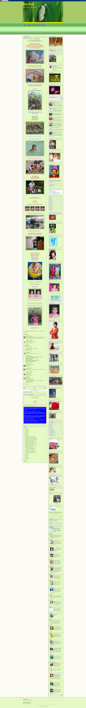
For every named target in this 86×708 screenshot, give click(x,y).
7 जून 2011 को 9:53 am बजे (29, 366)
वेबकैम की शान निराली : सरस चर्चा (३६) (29, 444)
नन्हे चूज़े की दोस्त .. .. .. (57, 503)
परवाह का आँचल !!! (52, 669)
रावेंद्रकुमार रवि (27, 352)
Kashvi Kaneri (27, 368)
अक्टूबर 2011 (26, 431)
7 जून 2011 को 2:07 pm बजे (29, 375)
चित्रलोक (50, 203)
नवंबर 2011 (26, 430)
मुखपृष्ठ (25, 25)
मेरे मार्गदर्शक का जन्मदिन (56, 601)
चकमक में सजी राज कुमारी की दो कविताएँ (29, 442)
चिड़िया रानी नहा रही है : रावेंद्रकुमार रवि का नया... (30, 440)
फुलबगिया (51, 553)
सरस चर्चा (27, 332)
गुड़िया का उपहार (55, 554)
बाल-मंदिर (51, 640)
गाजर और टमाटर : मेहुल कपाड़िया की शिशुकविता (30, 448)
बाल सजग (51, 534)
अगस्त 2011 (26, 433)
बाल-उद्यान (51, 633)
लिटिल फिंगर (51, 655)
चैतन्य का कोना (52, 574)
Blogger (43, 706)
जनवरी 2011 (26, 458)
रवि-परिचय (38, 25)
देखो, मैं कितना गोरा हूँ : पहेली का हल (57, 123)
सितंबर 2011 (26, 432)
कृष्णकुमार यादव (51, 429)
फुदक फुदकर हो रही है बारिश (53, 535)
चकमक (51, 607)
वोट (36, 303)
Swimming (55, 614)
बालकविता (50, 200)
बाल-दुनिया (51, 688)
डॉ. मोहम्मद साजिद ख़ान (51, 435)
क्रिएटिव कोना (52, 527)
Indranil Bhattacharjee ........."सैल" (30, 348)
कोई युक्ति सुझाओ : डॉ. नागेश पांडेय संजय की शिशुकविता (31, 443)
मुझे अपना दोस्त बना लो (56, 689)
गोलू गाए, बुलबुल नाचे (52, 662)
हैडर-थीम (43, 25)
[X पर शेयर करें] (41, 331)
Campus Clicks (56, 575)
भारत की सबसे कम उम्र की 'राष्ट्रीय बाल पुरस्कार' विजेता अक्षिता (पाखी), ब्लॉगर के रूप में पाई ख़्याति (57, 568)
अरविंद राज (50, 425)
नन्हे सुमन (51, 647)
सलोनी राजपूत (50, 428)
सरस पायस (28, 4)
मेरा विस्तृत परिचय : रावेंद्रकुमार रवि (57, 113)
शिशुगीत (50, 201)
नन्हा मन (51, 595)
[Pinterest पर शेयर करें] (43, 331)
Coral (26, 344)
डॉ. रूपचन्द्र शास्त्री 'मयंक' (29, 364)
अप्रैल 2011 (26, 455)
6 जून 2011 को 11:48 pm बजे (29, 339)
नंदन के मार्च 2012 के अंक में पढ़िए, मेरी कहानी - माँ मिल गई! (43, 22)
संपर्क (34, 25)
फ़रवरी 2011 (26, 457)
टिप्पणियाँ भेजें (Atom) (36, 390)
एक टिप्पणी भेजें (26, 384)
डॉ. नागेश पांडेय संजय (51, 422)
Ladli (51, 668)
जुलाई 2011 (26, 434)
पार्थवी (51, 673)
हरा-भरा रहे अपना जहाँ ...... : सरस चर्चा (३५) (30, 450)
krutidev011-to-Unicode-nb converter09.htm (56, 515)
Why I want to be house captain (54, 620)
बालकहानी (50, 210)
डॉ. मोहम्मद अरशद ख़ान (51, 432)
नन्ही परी (51, 613)
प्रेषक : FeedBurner (35, 402)
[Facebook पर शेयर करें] (42, 331)
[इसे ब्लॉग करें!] (40, 331)
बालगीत (50, 197)
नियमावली (29, 25)
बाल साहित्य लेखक (52, 588)
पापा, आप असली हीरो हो (56, 626)
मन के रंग (51, 559)
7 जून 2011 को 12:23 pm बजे (29, 371)
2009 (25, 461)
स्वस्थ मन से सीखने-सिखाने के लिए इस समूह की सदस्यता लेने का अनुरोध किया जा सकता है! (55, 193)
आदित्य (51, 619)
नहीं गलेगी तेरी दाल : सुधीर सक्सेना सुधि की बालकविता (31, 441)
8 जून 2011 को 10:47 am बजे (29, 382)
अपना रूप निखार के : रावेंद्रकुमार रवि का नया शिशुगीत (30, 451)
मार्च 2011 (26, 456)
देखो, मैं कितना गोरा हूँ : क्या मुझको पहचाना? (29, 449)
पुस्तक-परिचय (50, 204)
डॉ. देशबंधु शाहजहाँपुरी (51, 431)
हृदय (53, 520)
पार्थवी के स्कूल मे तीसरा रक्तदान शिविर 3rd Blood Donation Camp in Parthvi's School (57, 675)
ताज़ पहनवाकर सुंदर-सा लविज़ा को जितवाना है (30, 452)
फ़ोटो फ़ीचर (50, 207)
